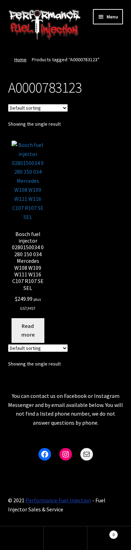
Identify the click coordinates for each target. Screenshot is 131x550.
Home (20, 59)
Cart (101, 532)
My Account (22, 538)
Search (65, 538)
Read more (28, 330)
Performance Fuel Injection (58, 500)
